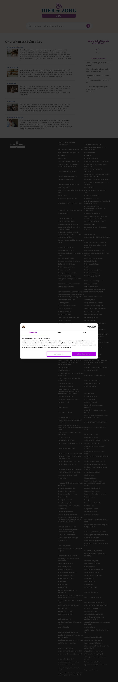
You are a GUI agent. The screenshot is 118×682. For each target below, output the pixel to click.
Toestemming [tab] (33, 332)
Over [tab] (84, 332)
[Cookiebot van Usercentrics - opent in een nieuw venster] (88, 326)
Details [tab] (59, 332)
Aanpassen (57, 354)
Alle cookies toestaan (83, 354)
